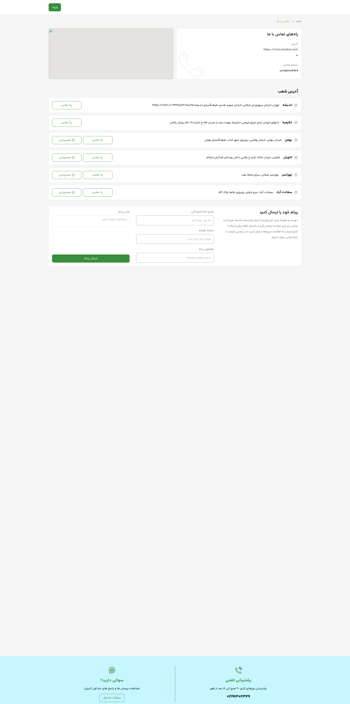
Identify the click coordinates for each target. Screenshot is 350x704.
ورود (55, 7)
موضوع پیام (206, 249)
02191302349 (289, 71)
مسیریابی (65, 140)
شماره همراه (206, 231)
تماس (64, 105)
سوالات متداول (112, 698)
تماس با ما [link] (283, 21)
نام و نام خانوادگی (202, 212)
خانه (298, 21)
